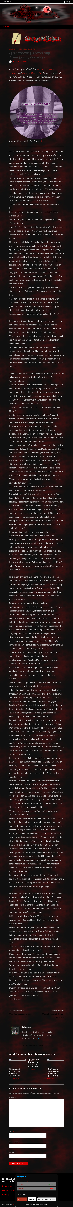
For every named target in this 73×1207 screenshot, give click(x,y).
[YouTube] (67, 1)
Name (11, 1131)
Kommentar (14, 1097)
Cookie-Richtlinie (28, 1204)
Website (12, 1152)
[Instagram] (70, 1)
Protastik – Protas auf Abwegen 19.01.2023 (53, 1072)
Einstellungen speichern (46, 1199)
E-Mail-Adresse (15, 1142)
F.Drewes (17, 61)
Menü (7, 27)
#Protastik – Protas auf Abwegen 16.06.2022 (34, 1063)
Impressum (46, 1204)
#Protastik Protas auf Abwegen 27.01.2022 (14, 1072)
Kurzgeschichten (30, 49)
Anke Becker (42, 69)
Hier (42, 141)
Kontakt (5, 1194)
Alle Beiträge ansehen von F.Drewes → (33, 1045)
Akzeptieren (22, 1199)
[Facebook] (65, 1)
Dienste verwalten (22, 1194)
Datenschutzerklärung (38, 1204)
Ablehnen (32, 1199)
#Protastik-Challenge (16, 49)
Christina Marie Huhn (31, 73)
